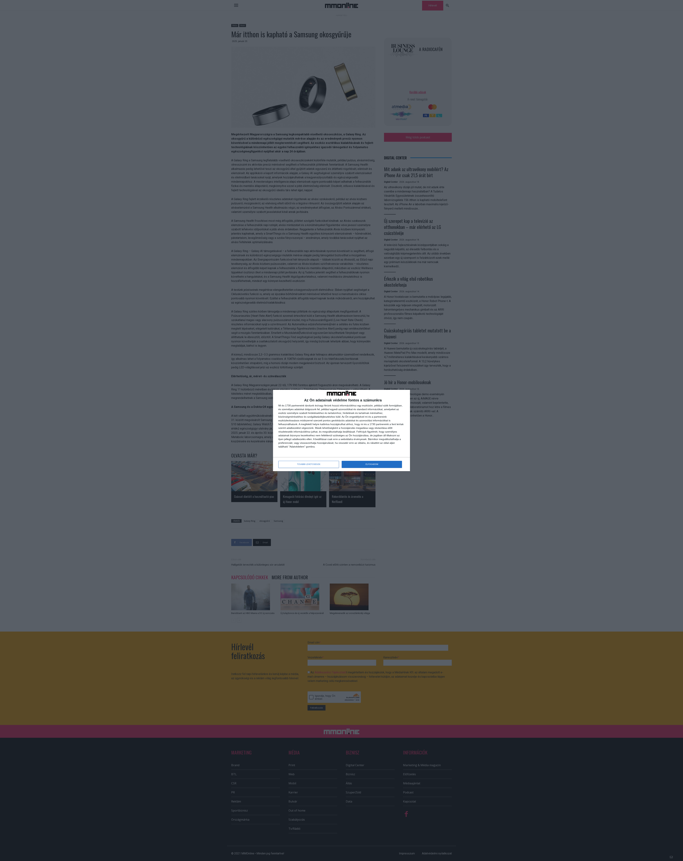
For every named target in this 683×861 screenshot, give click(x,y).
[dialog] (341, 430)
